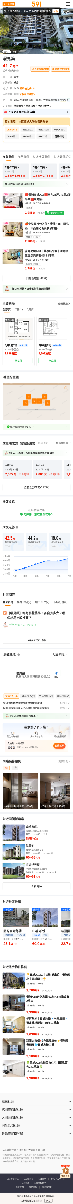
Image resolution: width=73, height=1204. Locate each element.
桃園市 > (23, 1149)
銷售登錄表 (62, 443)
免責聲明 (20, 1187)
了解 (55, 11)
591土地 (42, 1179)
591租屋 (25, 1183)
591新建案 (28, 1179)
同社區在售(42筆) (36, 278)
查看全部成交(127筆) (36, 487)
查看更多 (36, 886)
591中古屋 (56, 1179)
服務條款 (33, 1187)
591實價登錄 (13, 1179)
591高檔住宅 (40, 1183)
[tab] (10, 443)
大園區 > (33, 1149)
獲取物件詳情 (56, 213)
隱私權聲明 (47, 1187)
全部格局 (63, 303)
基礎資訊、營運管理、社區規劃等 (32, 105)
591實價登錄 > (10, 1149)
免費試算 (59, 745)
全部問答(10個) (36, 640)
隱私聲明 (37, 1201)
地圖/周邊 (59, 654)
